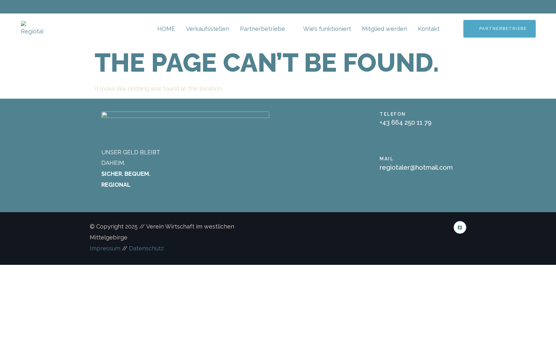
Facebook (34, 6)
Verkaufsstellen (207, 28)
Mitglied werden (384, 28)
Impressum (105, 248)
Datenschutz (146, 248)
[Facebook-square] (460, 227)
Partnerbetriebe (262, 28)
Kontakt (429, 28)
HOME (166, 28)
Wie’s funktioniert (327, 28)
